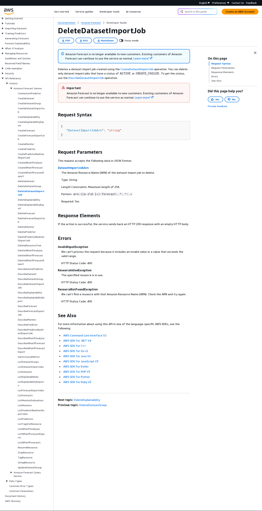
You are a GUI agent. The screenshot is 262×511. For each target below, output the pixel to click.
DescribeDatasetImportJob (86, 78)
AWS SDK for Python (76, 377)
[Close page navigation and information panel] (255, 53)
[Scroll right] (144, 11)
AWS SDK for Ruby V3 (77, 382)
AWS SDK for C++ (74, 346)
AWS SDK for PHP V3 (76, 371)
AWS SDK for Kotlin (75, 366)
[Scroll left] (51, 11)
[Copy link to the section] (55, 115)
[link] (117, 22)
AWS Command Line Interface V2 (84, 335)
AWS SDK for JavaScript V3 (80, 361)
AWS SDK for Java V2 (77, 356)
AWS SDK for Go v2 (75, 351)
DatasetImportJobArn (85, 130)
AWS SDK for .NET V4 (77, 340)
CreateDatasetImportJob (136, 69)
